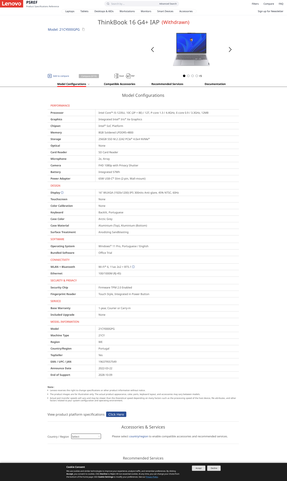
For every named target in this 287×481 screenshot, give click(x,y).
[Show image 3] (192, 76)
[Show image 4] (197, 76)
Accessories (186, 11)
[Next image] (230, 50)
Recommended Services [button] (167, 84)
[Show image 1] (184, 76)
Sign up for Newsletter (270, 11)
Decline (214, 468)
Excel (121, 76)
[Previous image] (152, 50)
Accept (199, 468)
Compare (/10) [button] (89, 76)
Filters (255, 3)
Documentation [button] (215, 84)
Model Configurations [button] (71, 84)
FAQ (281, 3)
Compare (269, 3)
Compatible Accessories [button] (119, 84)
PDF (133, 76)
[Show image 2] (188, 76)
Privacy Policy (152, 476)
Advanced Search (168, 3)
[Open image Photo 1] (191, 49)
